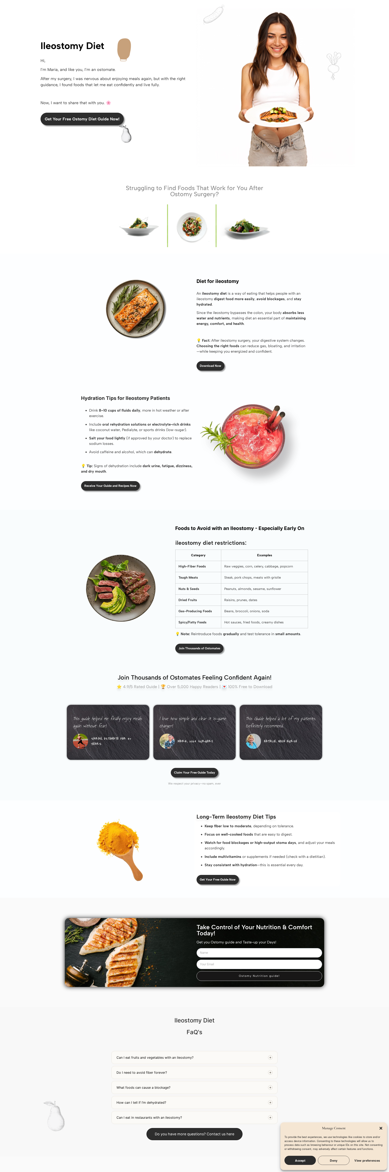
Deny (333, 1160)
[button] (381, 1128)
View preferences (367, 1160)
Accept (300, 1160)
